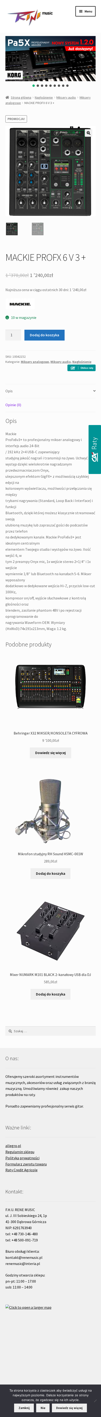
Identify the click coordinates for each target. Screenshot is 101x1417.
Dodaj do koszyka (44, 335)
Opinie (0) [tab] (13, 404)
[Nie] (95, 1400)
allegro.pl (13, 1145)
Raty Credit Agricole (21, 1170)
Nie (43, 1408)
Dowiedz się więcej (50, 752)
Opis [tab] (9, 391)
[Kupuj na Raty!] (81, 368)
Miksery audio (66, 97)
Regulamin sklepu (19, 1151)
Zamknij (24, 1408)
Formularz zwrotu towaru (26, 1164)
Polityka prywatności (22, 1158)
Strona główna (21, 97)
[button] (33, 85)
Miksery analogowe (35, 362)
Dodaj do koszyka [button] (50, 873)
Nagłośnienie (44, 97)
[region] (50, 62)
